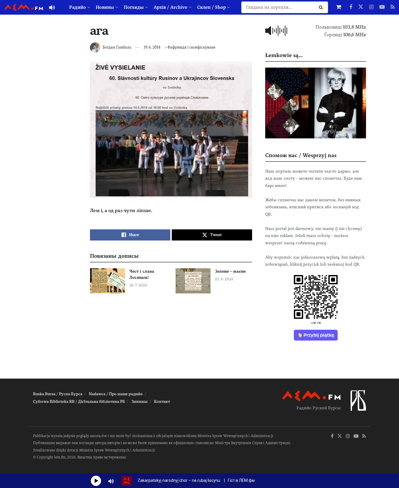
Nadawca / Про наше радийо (116, 394)
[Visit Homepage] (23, 7)
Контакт (162, 401)
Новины (105, 7)
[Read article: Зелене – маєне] (193, 280)
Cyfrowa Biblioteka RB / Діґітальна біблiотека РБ (79, 401)
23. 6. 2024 (224, 279)
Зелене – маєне (230, 271)
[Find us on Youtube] (382, 7)
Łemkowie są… (284, 55)
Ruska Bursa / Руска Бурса (57, 394)
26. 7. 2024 (138, 285)
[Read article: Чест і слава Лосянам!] (107, 280)
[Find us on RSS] (393, 7)
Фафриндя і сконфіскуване (191, 47)
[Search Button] (322, 7)
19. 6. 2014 (152, 47)
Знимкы (139, 401)
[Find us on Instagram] (371, 7)
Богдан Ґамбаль (117, 47)
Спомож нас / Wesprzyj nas (300, 155)
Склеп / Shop (211, 7)
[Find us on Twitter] (360, 7)
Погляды (134, 7)
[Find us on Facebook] (350, 7)
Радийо (77, 7)
